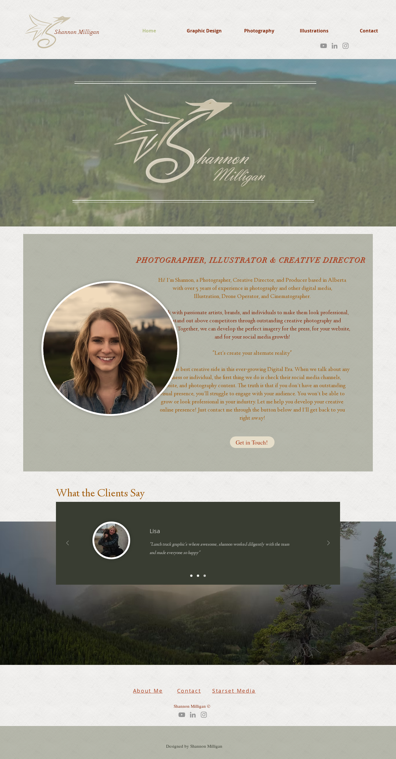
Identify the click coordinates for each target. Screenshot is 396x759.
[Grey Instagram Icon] (345, 46)
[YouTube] (323, 46)
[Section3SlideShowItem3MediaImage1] (205, 576)
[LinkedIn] (334, 46)
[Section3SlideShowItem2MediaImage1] (198, 576)
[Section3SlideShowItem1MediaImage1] (191, 576)
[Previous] (67, 543)
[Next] (328, 543)
